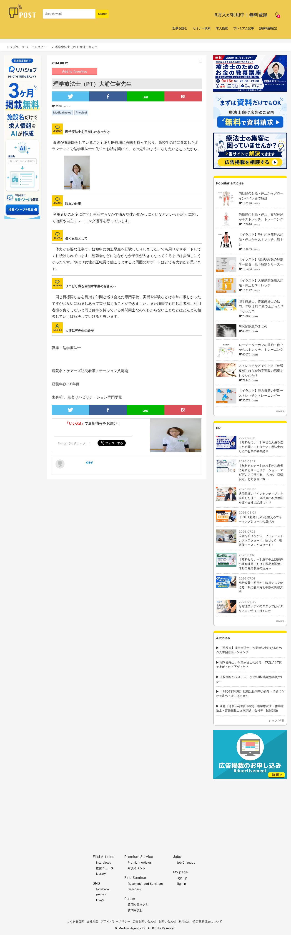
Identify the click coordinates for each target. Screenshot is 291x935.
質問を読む (135, 910)
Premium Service (138, 856)
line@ (100, 900)
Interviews (103, 862)
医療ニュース (105, 868)
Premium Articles (140, 862)
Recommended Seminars (145, 883)
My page (180, 872)
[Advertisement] (250, 809)
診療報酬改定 (268, 28)
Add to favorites (74, 71)
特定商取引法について (207, 921)
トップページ (15, 47)
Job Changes (185, 862)
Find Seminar (135, 877)
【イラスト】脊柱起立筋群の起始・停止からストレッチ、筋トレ (261, 239)
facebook (102, 889)
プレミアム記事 (243, 28)
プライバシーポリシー (115, 921)
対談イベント (137, 868)
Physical (81, 112)
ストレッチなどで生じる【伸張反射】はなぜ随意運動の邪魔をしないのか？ (261, 370)
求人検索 (222, 28)
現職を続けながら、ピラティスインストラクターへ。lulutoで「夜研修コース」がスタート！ (261, 540)
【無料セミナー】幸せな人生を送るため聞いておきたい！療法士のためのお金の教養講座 (261, 446)
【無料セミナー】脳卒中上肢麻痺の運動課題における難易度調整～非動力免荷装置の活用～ (261, 563)
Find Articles (103, 856)
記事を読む (180, 28)
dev (89, 462)
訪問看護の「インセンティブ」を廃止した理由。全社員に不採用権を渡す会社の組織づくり (261, 498)
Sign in (181, 883)
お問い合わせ (167, 921)
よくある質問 (75, 921)
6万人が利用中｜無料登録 (240, 15)
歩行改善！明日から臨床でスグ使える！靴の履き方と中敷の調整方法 (261, 587)
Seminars (134, 889)
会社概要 (92, 921)
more (280, 411)
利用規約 (184, 921)
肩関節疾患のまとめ (253, 326)
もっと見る (276, 720)
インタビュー (40, 47)
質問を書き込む (138, 904)
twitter (101, 895)
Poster (129, 899)
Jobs (177, 856)
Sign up (181, 878)
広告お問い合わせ (144, 921)
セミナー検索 (202, 28)
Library (101, 873)
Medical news (62, 112)
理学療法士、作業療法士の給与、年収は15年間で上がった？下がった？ (261, 306)
